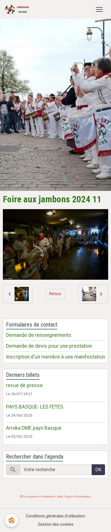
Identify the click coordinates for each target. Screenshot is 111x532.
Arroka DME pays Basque (33, 428)
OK (98, 469)
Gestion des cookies (55, 524)
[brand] (18, 9)
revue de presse (24, 385)
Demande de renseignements (38, 335)
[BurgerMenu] (99, 9)
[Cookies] (11, 520)
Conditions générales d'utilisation (55, 516)
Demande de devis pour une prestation (49, 346)
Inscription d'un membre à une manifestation (55, 357)
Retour (55, 293)
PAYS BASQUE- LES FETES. (35, 407)
